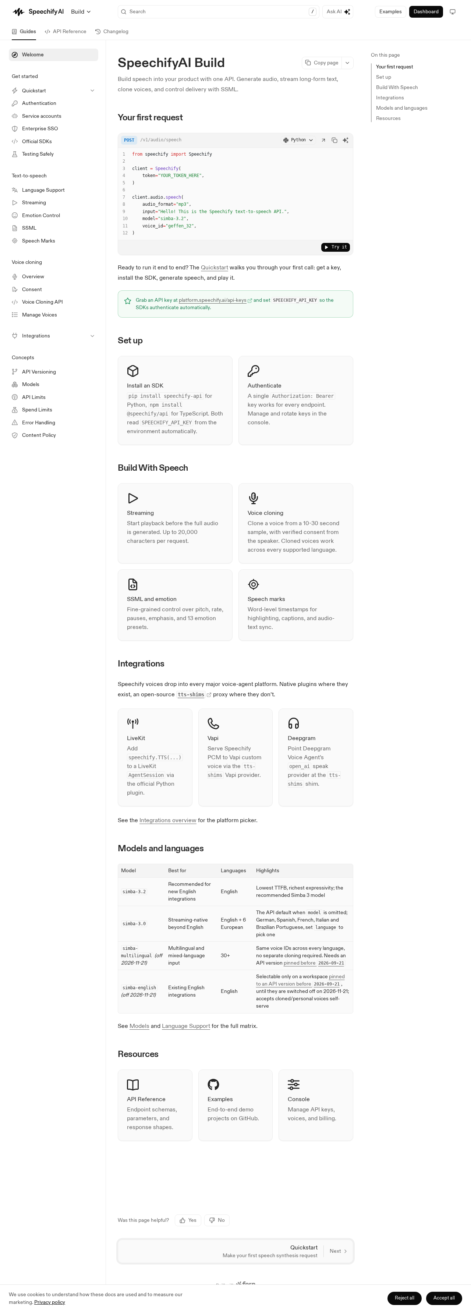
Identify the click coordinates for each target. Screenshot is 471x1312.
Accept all (444, 1298)
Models (139, 1026)
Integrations (390, 98)
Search (222, 11)
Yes (192, 1220)
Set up (383, 77)
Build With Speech (397, 87)
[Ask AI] (345, 140)
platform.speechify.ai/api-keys (213, 300)
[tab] (23, 32)
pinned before (314, 963)
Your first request (394, 67)
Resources (388, 118)
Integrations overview (167, 820)
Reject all (404, 1298)
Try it (339, 247)
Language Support (186, 1026)
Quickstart (214, 267)
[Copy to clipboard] (334, 140)
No (221, 1220)
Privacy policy (49, 1302)
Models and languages (402, 108)
